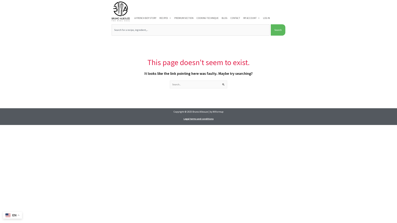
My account (250, 18)
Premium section (183, 18)
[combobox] (191, 30)
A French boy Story (145, 18)
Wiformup (218, 111)
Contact (235, 18)
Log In (266, 18)
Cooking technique (207, 18)
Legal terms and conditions (199, 118)
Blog (224, 18)
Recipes (163, 18)
